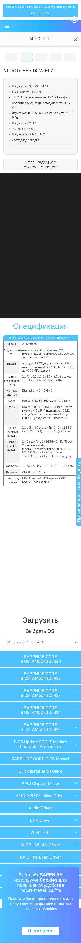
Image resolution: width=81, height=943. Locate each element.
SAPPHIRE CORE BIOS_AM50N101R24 (40, 710)
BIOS (40, 591)
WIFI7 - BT (40, 832)
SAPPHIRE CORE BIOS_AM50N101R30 (40, 659)
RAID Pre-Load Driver (40, 857)
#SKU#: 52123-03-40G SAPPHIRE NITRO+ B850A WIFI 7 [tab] (40, 337)
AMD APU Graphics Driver (40, 795)
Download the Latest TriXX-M (40, 529)
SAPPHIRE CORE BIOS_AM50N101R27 (41, 693)
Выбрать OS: (40, 631)
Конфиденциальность (45, 898)
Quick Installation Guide (41, 771)
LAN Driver (40, 820)
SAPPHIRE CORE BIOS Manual (40, 758)
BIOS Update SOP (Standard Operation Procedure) (40, 744)
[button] (7, 26)
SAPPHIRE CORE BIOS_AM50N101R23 (41, 727)
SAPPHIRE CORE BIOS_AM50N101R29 (41, 676)
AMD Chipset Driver (41, 783)
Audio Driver (40, 807)
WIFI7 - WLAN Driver (40, 844)
